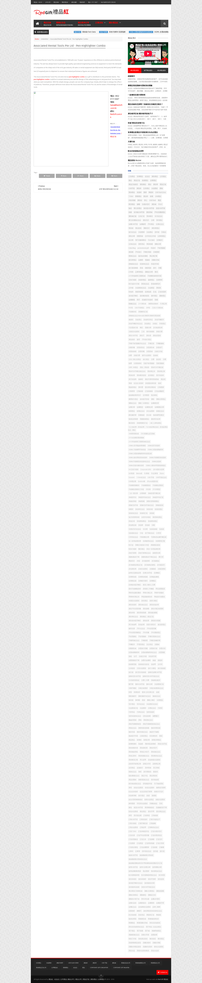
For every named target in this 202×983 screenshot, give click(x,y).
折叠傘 (157, 644)
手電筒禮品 (140, 644)
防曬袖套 (141, 415)
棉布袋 (131, 700)
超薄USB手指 (133, 867)
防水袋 (149, 415)
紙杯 (159, 383)
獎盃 (159, 200)
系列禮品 (159, 220)
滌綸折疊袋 (132, 720)
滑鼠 (139, 720)
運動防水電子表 (134, 899)
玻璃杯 (139, 740)
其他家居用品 (148, 319)
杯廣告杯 (137, 692)
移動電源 (148, 268)
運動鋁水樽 (149, 272)
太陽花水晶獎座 (134, 331)
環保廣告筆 (144, 748)
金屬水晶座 (132, 903)
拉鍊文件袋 (158, 351)
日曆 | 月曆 (145, 680)
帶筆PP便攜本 (159, 593)
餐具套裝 (153, 939)
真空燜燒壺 (147, 772)
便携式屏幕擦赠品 (153, 501)
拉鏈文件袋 (143, 656)
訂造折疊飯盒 (133, 839)
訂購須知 (99, 23)
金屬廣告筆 (155, 403)
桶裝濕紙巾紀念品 (144, 696)
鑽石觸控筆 (132, 415)
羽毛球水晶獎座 (142, 803)
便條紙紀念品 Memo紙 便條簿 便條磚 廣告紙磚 (144, 316)
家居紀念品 (145, 284)
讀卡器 (162, 851)
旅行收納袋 (161, 668)
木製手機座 (132, 688)
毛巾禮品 (132, 704)
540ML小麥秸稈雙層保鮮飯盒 (156, 465)
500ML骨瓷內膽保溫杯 (136, 465)
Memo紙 (139, 473)
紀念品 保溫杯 (138, 383)
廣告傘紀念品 (143, 605)
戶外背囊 (146, 632)
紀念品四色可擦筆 (146, 791)
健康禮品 (151, 280)
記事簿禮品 (161, 236)
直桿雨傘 (148, 768)
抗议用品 (150, 644)
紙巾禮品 (141, 795)
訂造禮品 (132, 176)
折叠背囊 (132, 347)
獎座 (160, 736)
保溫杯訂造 (144, 513)
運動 (152, 399)
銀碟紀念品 (140, 411)
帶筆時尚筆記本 (134, 597)
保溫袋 (152, 513)
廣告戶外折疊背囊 (135, 609)
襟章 (130, 815)
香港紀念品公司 (125, 963)
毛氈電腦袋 (160, 363)
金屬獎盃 (140, 407)
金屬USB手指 (133, 224)
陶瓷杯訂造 (150, 915)
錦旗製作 (131, 76)
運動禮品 (162, 296)
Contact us (163, 972)
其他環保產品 (141, 521)
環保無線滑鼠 (133, 752)
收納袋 (155, 355)
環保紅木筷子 (144, 752)
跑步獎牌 (146, 871)
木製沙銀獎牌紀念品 (156, 688)
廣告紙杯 (132, 339)
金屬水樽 (132, 407)
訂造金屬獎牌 (144, 847)
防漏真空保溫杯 (147, 300)
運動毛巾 (147, 228)
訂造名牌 (132, 835)
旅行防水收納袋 (140, 672)
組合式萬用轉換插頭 (135, 799)
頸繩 (156, 300)
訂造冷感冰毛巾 (156, 831)
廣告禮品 (155, 176)
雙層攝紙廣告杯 (153, 919)
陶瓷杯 (151, 192)
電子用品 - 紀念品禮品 (153, 927)
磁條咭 (140, 379)
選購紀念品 (64, 24)
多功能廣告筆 (157, 327)
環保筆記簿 (161, 371)
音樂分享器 (145, 935)
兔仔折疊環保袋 (134, 517)
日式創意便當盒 (134, 680)
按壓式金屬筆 (146, 660)
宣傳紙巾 (160, 240)
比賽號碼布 (137, 363)
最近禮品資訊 (134, 70)
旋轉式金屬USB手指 (155, 672)
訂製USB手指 (133, 819)
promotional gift (143, 248)
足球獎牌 (146, 395)
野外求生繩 (145, 899)
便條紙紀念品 (133, 264)
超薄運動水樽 (157, 867)
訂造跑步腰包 (133, 847)
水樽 (152, 220)
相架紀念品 (132, 772)
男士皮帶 (143, 760)
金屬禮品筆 (149, 407)
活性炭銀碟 (147, 716)
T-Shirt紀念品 (141, 477)
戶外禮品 (151, 224)
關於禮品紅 (65, 2)
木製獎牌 (156, 252)
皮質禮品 (132, 768)
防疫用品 (141, 915)
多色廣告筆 (132, 569)
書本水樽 (149, 684)
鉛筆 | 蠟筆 (156, 907)
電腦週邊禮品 (144, 419)
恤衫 (130, 208)
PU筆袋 (146, 473)
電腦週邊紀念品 (134, 935)
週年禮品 (154, 296)
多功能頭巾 (161, 565)
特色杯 (131, 292)
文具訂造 (141, 216)
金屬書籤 (132, 300)
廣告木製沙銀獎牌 (157, 609)
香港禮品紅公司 (155, 963)
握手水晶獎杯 (146, 355)
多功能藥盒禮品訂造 (135, 565)
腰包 (130, 807)
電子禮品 (132, 931)
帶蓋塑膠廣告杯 (146, 597)
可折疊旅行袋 (133, 327)
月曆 (164, 359)
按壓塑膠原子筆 (134, 660)
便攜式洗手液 (133, 505)
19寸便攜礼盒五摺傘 (148, 434)
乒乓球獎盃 (156, 489)
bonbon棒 (141, 481)
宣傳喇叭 (157, 573)
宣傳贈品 (153, 581)
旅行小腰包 (152, 668)
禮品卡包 (144, 776)
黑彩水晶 (132, 951)
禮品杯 (145, 196)
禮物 (161, 188)
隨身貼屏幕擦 (133, 419)
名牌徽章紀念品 (148, 541)
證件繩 (155, 851)
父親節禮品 (144, 736)
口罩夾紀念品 (133, 537)
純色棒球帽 (132, 795)
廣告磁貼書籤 (152, 612)
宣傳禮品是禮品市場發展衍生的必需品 (143, 132)
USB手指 (132, 188)
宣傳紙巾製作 (143, 581)
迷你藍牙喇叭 (133, 296)
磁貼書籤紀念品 (134, 776)
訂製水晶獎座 (133, 827)
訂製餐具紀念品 (153, 827)
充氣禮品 (138, 319)
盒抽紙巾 (140, 768)
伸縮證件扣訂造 (158, 497)
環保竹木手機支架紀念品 (137, 371)
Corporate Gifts (146, 469)
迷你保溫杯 (142, 879)
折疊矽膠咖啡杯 (134, 652)
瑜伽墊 (140, 744)
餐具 (156, 272)
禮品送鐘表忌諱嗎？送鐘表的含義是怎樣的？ (145, 104)
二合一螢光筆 (133, 493)
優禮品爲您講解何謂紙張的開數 (140, 85)
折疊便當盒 (140, 347)
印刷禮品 (162, 323)
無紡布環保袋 (155, 728)
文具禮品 (146, 188)
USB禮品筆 (132, 481)
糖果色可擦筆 (160, 787)
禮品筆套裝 (153, 776)
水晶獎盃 (151, 288)
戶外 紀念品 (141, 628)
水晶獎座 (155, 188)
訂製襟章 (132, 391)
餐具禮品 (161, 939)
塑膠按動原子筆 (134, 557)
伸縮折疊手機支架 (154, 493)
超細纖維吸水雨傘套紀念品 (138, 859)
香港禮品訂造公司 (41, 967)
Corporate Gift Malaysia (121, 967)
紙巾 (154, 268)
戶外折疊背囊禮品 (135, 632)
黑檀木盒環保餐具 (143, 951)
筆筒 (130, 787)
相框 (139, 772)
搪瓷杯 (160, 660)
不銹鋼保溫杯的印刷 (154, 276)
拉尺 (135, 656)
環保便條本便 (133, 748)
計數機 (161, 847)
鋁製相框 (132, 911)
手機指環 (144, 640)
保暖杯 (131, 509)
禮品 (149, 184)
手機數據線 (160, 343)
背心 (145, 200)
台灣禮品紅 (54, 967)
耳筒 (160, 803)
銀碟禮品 (132, 411)
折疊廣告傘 (150, 347)
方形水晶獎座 (141, 668)
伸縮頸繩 (141, 501)
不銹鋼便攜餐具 (134, 485)
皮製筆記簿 (156, 764)
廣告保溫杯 (132, 605)
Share (64, 176)
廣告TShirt (60, 963)
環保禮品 (132, 192)
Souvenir (132, 477)
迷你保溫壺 (132, 879)
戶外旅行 (138, 252)
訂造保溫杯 (162, 292)
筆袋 (130, 383)
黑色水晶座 (155, 951)
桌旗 (157, 692)
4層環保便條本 (153, 304)
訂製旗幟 (153, 823)
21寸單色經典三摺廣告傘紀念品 (139, 441)
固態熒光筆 (156, 553)
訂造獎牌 (132, 843)
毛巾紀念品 (140, 704)
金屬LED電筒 (155, 899)
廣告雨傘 (149, 212)
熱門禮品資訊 (148, 70)
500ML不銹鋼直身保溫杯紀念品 (139, 461)
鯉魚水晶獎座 (158, 947)
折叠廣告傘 (132, 648)
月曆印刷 (131, 142)
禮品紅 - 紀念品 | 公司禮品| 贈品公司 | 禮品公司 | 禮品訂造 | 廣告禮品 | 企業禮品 (76, 979)
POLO (160, 204)
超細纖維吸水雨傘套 (146, 855)
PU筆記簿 (163, 304)
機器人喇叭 (151, 700)
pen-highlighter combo (77, 77)
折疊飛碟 (162, 652)
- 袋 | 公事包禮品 (155, 423)
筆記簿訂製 (153, 256)
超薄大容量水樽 (145, 867)
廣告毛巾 (146, 220)
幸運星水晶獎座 (134, 601)
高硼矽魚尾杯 (147, 947)
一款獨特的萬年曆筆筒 (136, 95)
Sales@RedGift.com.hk (108, 2)
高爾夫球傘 (155, 260)
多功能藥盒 (155, 561)
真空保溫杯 (160, 375)
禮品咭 (163, 379)
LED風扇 (131, 473)
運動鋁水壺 (152, 895)
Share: (162, 473)
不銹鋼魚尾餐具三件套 (136, 489)
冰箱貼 (155, 323)
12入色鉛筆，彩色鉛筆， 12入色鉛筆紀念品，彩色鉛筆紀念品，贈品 (148, 428)
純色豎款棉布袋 (150, 383)
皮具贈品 (151, 375)
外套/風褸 (132, 200)
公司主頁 (47, 2)
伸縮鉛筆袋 (132, 501)
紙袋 (148, 795)
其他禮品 (147, 323)
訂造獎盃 (140, 843)
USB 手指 (151, 477)
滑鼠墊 (158, 288)
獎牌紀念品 (132, 256)
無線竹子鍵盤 (154, 732)
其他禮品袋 (132, 525)
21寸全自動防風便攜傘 (136, 438)
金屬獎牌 (151, 903)
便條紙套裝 (159, 505)
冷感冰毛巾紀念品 (135, 529)
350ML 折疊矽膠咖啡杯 (155, 449)
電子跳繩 (140, 931)
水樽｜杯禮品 (133, 367)
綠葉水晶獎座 (160, 799)
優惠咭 (131, 319)
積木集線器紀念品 (135, 784)
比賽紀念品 (160, 224)
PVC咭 (131, 308)
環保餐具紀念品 (156, 756)
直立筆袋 (156, 768)
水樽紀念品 (152, 708)
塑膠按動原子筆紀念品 (149, 557)
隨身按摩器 (132, 919)
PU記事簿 (154, 473)
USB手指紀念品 (161, 477)
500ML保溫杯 (156, 461)
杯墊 (130, 692)
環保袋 (131, 228)
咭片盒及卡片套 (134, 284)
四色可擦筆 (85, 32)
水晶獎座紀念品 (140, 288)
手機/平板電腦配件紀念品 (137, 343)
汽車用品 (132, 712)
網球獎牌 (132, 803)
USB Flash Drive (160, 192)
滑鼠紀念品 (132, 728)
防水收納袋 (132, 915)
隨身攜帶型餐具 (158, 415)
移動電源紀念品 (143, 780)
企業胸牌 (143, 493)
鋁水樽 (131, 240)
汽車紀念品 (140, 712)
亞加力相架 (132, 280)
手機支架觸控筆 (155, 640)
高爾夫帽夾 (147, 943)
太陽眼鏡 (153, 569)
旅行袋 (131, 672)
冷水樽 (145, 529)
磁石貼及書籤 (143, 256)
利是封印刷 (155, 264)
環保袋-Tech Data (70, 32)
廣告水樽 (132, 236)
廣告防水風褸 (155, 620)
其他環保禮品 (152, 521)
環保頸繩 (150, 244)
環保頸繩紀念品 (143, 756)
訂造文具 (143, 839)
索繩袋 (154, 795)
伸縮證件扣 (132, 497)
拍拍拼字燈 (152, 656)
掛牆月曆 (137, 355)
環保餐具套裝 (141, 375)
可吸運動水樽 (144, 537)
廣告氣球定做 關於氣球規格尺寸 (140, 114)
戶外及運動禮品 (160, 212)
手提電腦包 (132, 636)
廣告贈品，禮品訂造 (147, 616)
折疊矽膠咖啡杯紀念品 (149, 652)
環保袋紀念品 (155, 752)
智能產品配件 (155, 680)
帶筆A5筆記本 (147, 593)
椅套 (143, 700)
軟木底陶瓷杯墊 (134, 875)
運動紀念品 (132, 403)
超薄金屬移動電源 (135, 871)
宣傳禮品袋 (132, 581)
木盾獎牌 (141, 232)
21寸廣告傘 (142, 304)
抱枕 (130, 656)
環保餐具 (150, 216)
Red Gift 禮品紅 (163, 979)
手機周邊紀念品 (134, 640)
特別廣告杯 (153, 736)
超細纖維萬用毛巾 (135, 395)
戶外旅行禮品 (146, 339)
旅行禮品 (146, 359)
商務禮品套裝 (155, 545)
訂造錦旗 (154, 847)
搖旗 (154, 660)
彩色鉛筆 (141, 624)
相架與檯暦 (139, 292)
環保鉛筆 (132, 375)
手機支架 (151, 343)
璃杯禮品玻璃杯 (150, 744)
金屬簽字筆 (160, 903)
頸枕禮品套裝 (143, 939)
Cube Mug (132, 248)
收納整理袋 (132, 664)
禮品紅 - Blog (38, 2)
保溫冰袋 (150, 509)
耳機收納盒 (153, 803)
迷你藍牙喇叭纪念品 (135, 883)
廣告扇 (148, 335)
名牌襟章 (159, 280)
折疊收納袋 (132, 351)
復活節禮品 (161, 624)
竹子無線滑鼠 (158, 784)
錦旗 (130, 212)
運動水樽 (158, 244)
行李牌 (131, 272)
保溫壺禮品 (158, 509)
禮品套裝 (138, 228)
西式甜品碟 (137, 815)
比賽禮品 (160, 700)
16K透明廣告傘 (134, 434)
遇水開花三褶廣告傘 (135, 891)
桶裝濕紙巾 (132, 696)
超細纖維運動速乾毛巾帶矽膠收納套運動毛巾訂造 (145, 863)
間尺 (138, 300)
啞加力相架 (132, 549)
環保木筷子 (153, 748)
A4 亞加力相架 (133, 469)
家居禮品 (132, 204)
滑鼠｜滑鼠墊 (144, 367)
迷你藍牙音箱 (144, 399)
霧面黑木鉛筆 (155, 419)
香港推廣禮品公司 (140, 963)
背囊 (159, 268)
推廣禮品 (145, 180)
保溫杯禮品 (142, 280)
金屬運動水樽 (159, 407)
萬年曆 (140, 387)
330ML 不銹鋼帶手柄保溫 (137, 449)
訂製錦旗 (140, 391)
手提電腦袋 (142, 636)
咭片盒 (131, 545)
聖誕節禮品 (132, 387)
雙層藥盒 (132, 923)
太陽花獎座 (161, 569)
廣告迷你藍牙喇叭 (135, 620)
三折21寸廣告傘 (157, 308)
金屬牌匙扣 (142, 903)
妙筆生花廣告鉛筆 (135, 573)
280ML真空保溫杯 (154, 445)
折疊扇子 (159, 347)
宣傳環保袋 (132, 577)
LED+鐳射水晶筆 (158, 469)
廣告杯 (139, 188)
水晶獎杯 (143, 708)
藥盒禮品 (143, 811)
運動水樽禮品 (160, 399)
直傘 (141, 268)
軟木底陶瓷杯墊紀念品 (149, 875)
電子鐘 (147, 931)
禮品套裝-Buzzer (134, 160)
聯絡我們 (82, 2)
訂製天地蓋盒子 (154, 819)
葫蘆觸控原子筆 (161, 807)
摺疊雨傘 (140, 236)
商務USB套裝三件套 (142, 545)
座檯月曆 (159, 331)
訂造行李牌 (160, 843)
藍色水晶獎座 (133, 811)
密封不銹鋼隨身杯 (135, 589)
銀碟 (151, 196)
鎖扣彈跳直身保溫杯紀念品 (153, 911)
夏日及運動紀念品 (135, 220)
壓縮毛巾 (132, 561)
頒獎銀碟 (154, 935)
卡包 (141, 533)
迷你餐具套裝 (144, 296)
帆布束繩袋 (150, 331)
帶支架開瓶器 (160, 589)
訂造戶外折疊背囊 (143, 835)
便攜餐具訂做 (143, 312)
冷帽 (153, 525)
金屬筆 (140, 260)
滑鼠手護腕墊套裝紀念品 (151, 724)
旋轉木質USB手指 (135, 676)
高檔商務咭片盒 (142, 423)
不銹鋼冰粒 (132, 312)
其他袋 (147, 525)
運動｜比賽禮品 (143, 403)
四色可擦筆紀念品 (144, 553)
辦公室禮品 (137, 208)
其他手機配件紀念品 (135, 323)
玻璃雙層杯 (132, 744)
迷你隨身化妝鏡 (134, 887)
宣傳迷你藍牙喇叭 (135, 585)
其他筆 (140, 525)
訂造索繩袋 (149, 391)
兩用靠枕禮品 (157, 517)
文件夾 (160, 664)
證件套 (157, 232)
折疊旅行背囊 (143, 648)
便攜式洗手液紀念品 (147, 505)
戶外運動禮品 (155, 632)
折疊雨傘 (150, 351)
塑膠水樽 (148, 327)
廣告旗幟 (146, 609)
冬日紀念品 (158, 216)
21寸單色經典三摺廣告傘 (137, 276)
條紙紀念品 (156, 696)
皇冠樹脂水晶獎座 (154, 760)
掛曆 (130, 355)
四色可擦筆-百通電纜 (98, 32)
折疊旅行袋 (153, 648)
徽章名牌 (132, 628)
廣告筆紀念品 (133, 616)
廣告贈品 (143, 184)
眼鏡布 (155, 772)
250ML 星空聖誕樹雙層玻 (137, 445)
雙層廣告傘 (142, 919)
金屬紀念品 (132, 907)
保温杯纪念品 (139, 509)
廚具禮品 (144, 601)
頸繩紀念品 (132, 304)
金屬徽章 (143, 224)
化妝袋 (161, 529)
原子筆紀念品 (149, 533)
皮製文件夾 (147, 764)
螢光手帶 (151, 811)
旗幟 (138, 204)
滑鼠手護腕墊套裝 (135, 724)
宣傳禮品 (140, 176)
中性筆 (148, 489)
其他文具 (132, 521)
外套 (138, 561)
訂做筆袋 (147, 815)
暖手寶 (131, 684)
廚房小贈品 (153, 601)
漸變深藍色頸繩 (143, 728)
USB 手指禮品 (139, 308)
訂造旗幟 (151, 839)
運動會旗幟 (160, 891)
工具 (142, 331)
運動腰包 (143, 895)
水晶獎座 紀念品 (152, 704)
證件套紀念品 (146, 851)
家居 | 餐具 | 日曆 (149, 585)
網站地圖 (74, 2)
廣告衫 (139, 200)
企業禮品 (153, 180)
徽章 (138, 339)
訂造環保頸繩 (149, 843)
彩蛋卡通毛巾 (151, 624)
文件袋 (131, 288)
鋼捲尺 (139, 911)
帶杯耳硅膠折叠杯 (135, 593)
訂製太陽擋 (132, 823)
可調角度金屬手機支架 (158, 537)
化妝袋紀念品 (133, 533)
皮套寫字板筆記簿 (135, 764)
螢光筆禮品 (132, 260)
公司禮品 (163, 176)
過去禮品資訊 (161, 70)
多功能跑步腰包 (149, 565)
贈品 (130, 180)
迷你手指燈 (152, 879)
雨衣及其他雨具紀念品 (136, 927)
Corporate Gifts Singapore (99, 967)
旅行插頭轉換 (133, 268)
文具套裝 (132, 668)
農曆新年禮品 (133, 399)
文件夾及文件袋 (150, 236)
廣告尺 (142, 335)
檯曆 (130, 363)
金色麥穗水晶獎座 (144, 907)
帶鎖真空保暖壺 (159, 597)
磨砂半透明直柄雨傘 (152, 379)
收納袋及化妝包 (143, 664)
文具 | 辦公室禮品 (135, 359)
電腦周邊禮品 (156, 931)
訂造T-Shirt (132, 831)
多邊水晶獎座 (143, 569)
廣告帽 (131, 252)
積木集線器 (155, 780)
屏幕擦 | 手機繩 (148, 589)
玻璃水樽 (147, 740)
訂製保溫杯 (143, 819)
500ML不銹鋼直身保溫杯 (157, 457)
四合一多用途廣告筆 (153, 549)
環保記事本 (132, 756)
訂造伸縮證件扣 (143, 831)
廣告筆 (155, 184)
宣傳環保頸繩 (143, 577)
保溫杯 (139, 192)
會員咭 (158, 359)
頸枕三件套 (132, 939)
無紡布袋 (59, 32)
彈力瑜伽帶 (132, 624)
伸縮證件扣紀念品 (144, 497)
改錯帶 (153, 664)
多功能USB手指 (139, 212)
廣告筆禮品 (155, 228)
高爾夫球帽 (156, 943)
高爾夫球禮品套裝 (135, 947)
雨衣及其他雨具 (155, 923)
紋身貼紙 (148, 292)
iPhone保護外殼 (152, 481)
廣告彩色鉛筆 (154, 605)
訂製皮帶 (143, 827)
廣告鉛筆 (146, 620)
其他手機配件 (159, 319)
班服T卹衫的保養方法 (136, 123)
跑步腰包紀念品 (156, 871)
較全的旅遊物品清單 (136, 151)
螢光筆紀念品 (160, 811)
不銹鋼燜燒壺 (146, 485)
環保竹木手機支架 (157, 367)
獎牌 (145, 192)
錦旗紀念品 (160, 411)
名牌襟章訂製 (160, 541)
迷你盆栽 (161, 879)
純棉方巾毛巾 (158, 791)
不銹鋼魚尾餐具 (158, 485)
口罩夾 (158, 533)
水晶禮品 (150, 232)
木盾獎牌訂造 (159, 684)
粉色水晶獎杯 (149, 787)
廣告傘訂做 (132, 216)
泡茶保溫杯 (150, 712)
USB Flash (152, 200)
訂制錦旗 (155, 815)
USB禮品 (158, 196)
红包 (154, 292)
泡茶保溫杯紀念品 (135, 716)
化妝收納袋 (153, 529)
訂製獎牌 (161, 387)
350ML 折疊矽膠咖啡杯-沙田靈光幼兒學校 (152, 32)
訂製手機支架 (143, 823)
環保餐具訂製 (133, 760)
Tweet (48, 176)
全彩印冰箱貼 (146, 517)
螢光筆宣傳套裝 (150, 387)
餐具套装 (132, 423)
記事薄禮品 (139, 272)
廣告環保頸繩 (141, 612)
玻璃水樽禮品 (156, 740)
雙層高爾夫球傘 (142, 923)
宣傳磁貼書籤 (154, 577)
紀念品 (147, 176)
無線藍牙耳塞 (133, 736)
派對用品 (141, 244)
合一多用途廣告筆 (135, 541)
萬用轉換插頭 (149, 807)
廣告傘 (154, 204)
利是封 (153, 248)
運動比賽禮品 (133, 895)
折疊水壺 (162, 648)
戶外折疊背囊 (151, 628)
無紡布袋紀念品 (142, 732)
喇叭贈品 (141, 549)
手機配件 (132, 644)
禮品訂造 (137, 180)
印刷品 (163, 232)
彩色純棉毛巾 (155, 284)
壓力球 (161, 557)
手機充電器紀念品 (154, 636)
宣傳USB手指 (147, 573)
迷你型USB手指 (149, 208)
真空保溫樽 (132, 379)
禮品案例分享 (84, 24)
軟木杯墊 (162, 875)
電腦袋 (147, 260)
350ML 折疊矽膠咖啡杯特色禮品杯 (122, 32)
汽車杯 (160, 708)
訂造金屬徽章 (159, 391)
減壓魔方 (156, 716)
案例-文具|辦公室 (148, 692)
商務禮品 (138, 196)
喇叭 (141, 327)
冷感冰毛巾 (146, 204)
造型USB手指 (160, 208)
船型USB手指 (138, 807)
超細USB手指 (133, 855)
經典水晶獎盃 (149, 799)
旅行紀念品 (132, 232)
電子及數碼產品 (140, 240)
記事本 (131, 851)
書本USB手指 (139, 684)
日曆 (152, 359)
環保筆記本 (151, 371)
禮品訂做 (163, 184)
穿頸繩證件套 (147, 784)
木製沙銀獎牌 (143, 688)
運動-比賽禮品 (149, 891)
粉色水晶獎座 (138, 787)
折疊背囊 (141, 351)
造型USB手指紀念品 (148, 887)
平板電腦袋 (161, 248)
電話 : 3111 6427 (93, 2)
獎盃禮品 (132, 740)
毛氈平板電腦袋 (149, 363)
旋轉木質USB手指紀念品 (151, 676)
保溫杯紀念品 (144, 264)
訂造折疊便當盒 (156, 835)
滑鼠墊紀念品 (148, 720)
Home (37, 39)
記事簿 (137, 851)
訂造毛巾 (159, 839)
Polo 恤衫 (151, 240)
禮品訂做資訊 (133, 184)
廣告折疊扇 (157, 335)
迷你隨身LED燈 (149, 883)
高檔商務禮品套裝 (135, 943)
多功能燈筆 (146, 561)
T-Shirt (131, 196)
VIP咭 (148, 308)
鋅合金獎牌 (150, 411)
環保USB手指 (162, 744)
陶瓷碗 (158, 915)
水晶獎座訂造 (133, 708)
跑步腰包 (154, 395)
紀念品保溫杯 (133, 791)
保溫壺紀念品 (133, 513)
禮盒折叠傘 (132, 780)
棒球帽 (137, 700)
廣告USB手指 (133, 335)
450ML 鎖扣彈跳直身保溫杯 (138, 457)
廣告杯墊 (132, 612)
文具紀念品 (132, 244)
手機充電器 (147, 252)
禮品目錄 (56, 2)
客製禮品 (65, 967)
